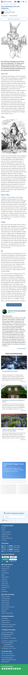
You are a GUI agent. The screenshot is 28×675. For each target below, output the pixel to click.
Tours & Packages (6, 566)
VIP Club (4, 589)
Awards (3, 529)
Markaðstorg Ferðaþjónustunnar (9, 659)
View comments (14, 15)
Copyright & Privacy (6, 534)
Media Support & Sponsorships (9, 624)
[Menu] (26, 1)
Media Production (6, 620)
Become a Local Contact (7, 653)
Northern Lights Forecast (7, 613)
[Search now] (21, 1)
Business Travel (5, 585)
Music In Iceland (5, 604)
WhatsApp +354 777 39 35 (9, 648)
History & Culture (5, 602)
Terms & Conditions (6, 532)
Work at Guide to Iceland (7, 657)
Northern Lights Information (8, 607)
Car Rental (4, 570)
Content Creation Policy (7, 538)
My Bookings (4, 591)
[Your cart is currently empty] (23, 1)
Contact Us (4, 540)
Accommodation (5, 572)
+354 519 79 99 (7, 636)
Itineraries (4, 611)
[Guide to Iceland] (6, 2)
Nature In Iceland (6, 596)
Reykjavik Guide (5, 600)
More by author (22, 348)
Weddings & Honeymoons (7, 626)
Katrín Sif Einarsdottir (10, 12)
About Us (4, 527)
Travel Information (6, 598)
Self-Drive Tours (5, 568)
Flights (3, 574)
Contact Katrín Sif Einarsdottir (14, 304)
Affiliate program (5, 661)
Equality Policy (5, 536)
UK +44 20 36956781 (8, 642)
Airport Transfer (5, 577)
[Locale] (15, 1)
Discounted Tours (6, 587)
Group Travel (4, 581)
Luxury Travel (5, 583)
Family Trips (4, 579)
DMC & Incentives (6, 622)
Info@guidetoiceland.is (8, 634)
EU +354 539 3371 (7, 644)
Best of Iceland (5, 609)
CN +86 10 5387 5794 (8, 646)
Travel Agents (5, 618)
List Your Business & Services (8, 655)
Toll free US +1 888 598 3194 (10, 640)
